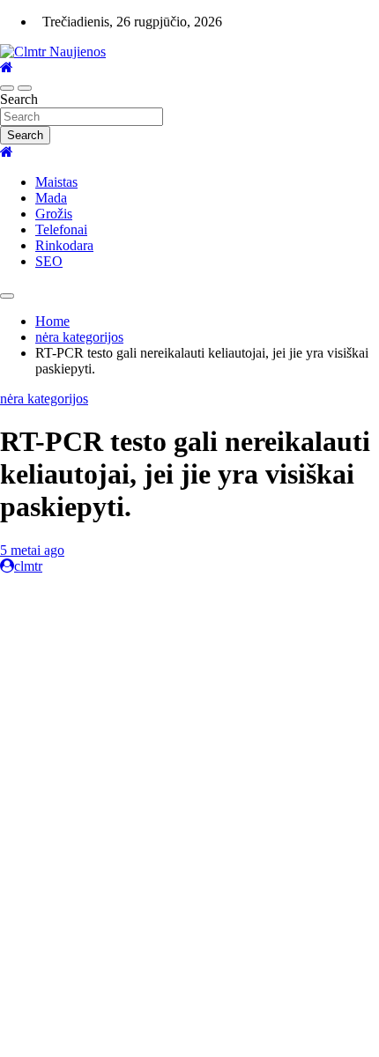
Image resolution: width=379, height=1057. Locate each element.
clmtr (28, 565)
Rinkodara (64, 245)
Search (19, 99)
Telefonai (61, 229)
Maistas (56, 181)
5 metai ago (32, 550)
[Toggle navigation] (7, 88)
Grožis (53, 213)
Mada (51, 197)
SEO (49, 261)
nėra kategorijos (44, 398)
